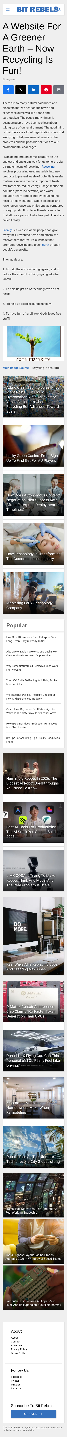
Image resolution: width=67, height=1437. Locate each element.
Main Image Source (16, 368)
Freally (7, 230)
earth (45, 244)
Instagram (17, 1388)
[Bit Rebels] (35, 12)
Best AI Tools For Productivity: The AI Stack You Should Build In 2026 (33, 832)
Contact (15, 1341)
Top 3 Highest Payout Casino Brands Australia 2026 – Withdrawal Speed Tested (33, 1257)
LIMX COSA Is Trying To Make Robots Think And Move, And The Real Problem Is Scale (30, 880)
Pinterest (16, 1384)
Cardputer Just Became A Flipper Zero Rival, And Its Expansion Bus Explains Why (33, 1303)
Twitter (15, 1380)
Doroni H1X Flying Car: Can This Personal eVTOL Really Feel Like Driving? (33, 1061)
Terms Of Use (18, 1353)
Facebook (16, 1376)
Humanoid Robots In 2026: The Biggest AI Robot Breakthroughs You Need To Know (32, 783)
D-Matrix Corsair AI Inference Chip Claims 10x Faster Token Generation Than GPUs (31, 1011)
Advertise (16, 1345)
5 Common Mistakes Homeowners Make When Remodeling (27, 1108)
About (14, 1337)
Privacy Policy (19, 1349)
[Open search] (60, 7)
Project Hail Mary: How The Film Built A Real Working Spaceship (31, 1211)
